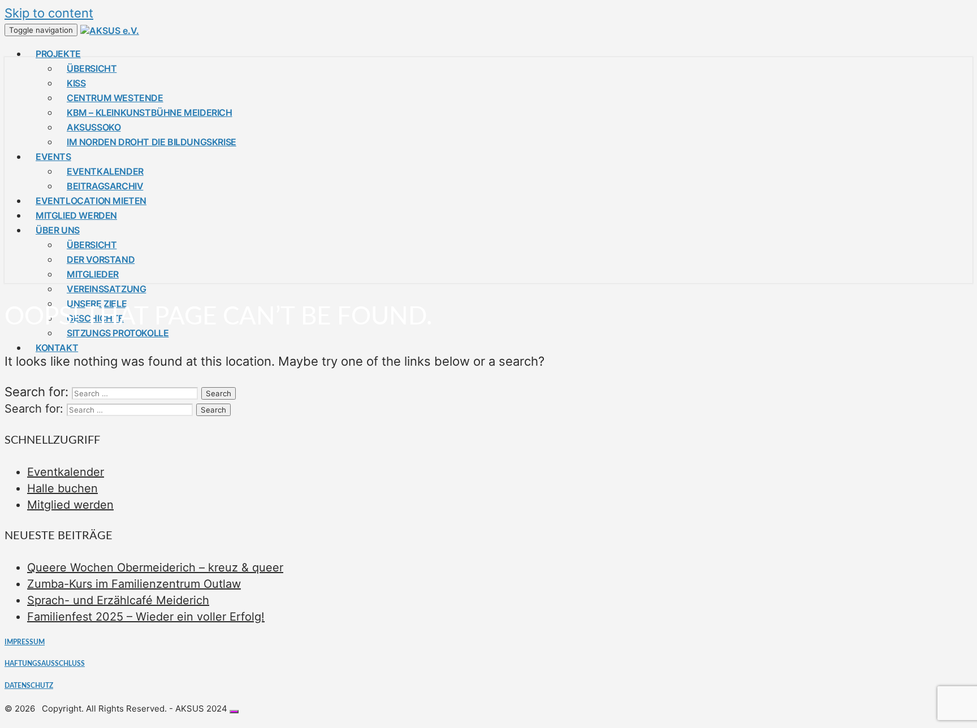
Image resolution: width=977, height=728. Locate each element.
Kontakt (57, 347)
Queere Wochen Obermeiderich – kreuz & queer (155, 567)
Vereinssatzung (106, 288)
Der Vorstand (101, 259)
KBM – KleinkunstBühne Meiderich (149, 112)
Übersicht (91, 68)
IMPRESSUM (25, 642)
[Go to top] (234, 711)
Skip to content (49, 13)
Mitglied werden (76, 215)
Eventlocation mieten (91, 200)
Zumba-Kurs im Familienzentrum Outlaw (134, 584)
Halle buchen (62, 488)
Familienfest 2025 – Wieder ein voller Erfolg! (146, 616)
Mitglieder (93, 274)
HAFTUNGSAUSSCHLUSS (45, 663)
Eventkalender (105, 171)
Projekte (58, 53)
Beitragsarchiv (105, 186)
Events (53, 156)
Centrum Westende (115, 97)
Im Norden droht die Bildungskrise (151, 142)
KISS (76, 83)
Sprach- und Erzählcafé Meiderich (118, 600)
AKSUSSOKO (93, 127)
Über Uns (58, 230)
